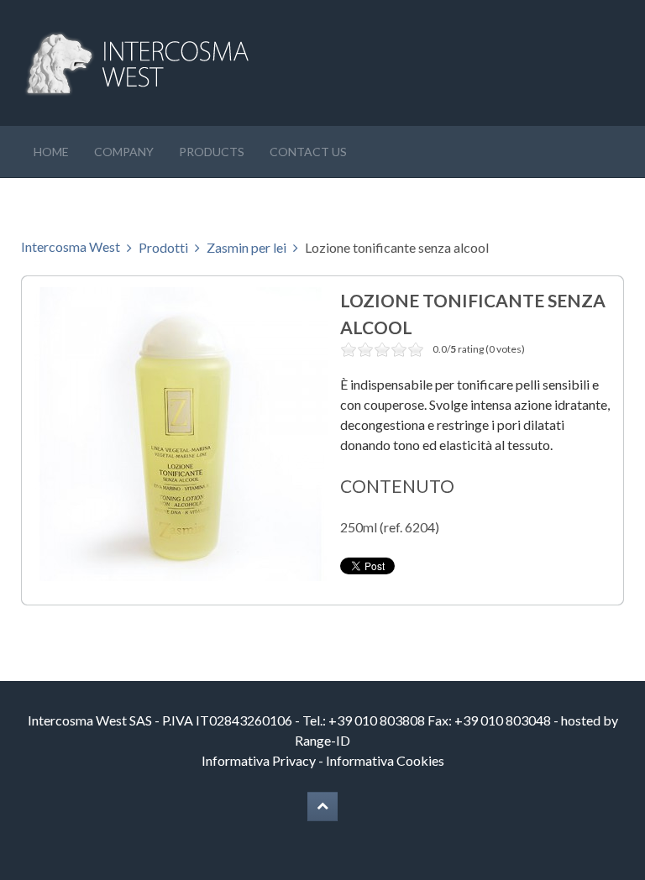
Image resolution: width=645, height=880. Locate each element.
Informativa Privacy (259, 760)
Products (211, 151)
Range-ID (322, 740)
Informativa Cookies (385, 760)
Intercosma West (70, 246)
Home (51, 151)
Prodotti (163, 247)
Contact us (308, 151)
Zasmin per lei (246, 247)
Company (124, 151)
